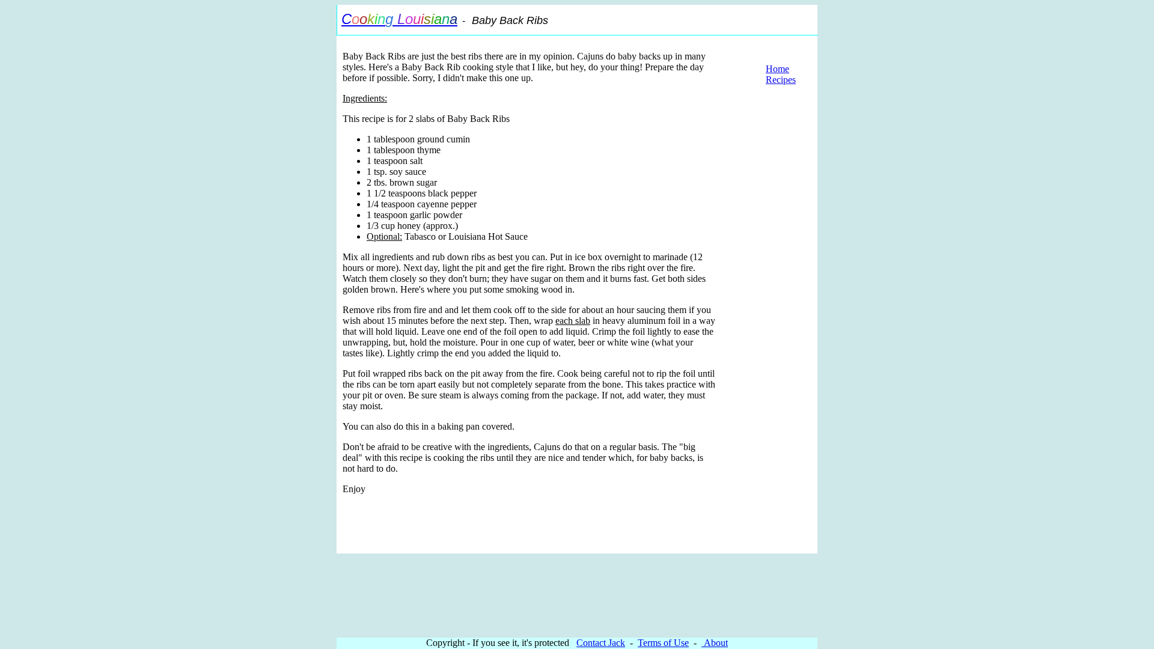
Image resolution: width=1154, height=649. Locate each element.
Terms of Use (663, 643)
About (714, 643)
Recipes (781, 80)
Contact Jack (600, 643)
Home (777, 69)
